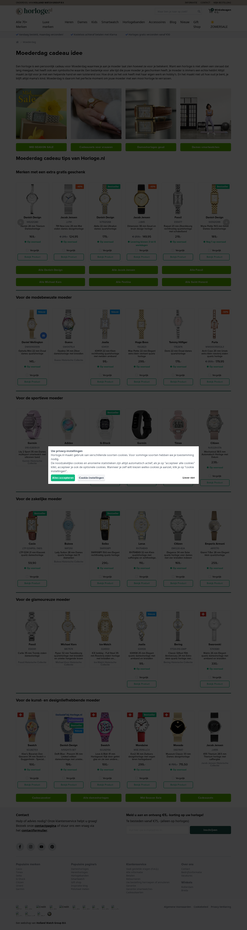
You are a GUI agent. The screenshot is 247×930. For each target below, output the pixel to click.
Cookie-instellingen (91, 478)
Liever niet (189, 478)
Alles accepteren (63, 478)
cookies (123, 455)
